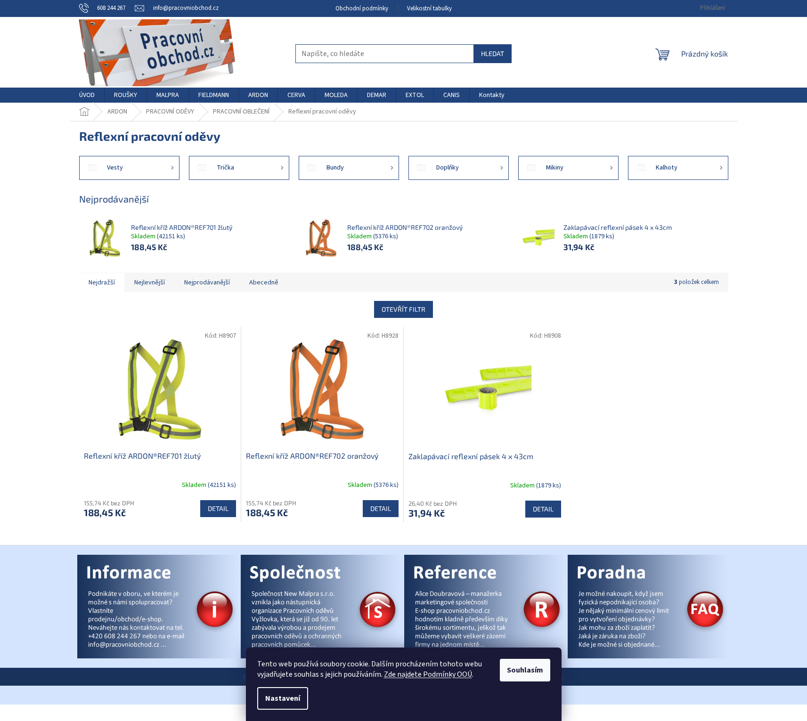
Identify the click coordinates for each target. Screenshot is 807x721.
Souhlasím (525, 670)
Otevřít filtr (403, 309)
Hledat (492, 53)
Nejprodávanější (207, 282)
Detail (218, 508)
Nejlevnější (149, 282)
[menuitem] (87, 95)
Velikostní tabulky (429, 8)
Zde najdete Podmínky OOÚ (428, 674)
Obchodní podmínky (361, 8)
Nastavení (282, 698)
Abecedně (263, 282)
